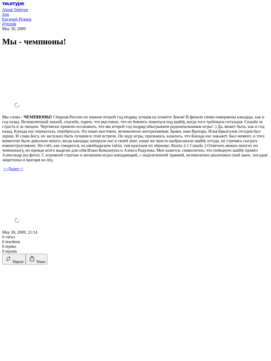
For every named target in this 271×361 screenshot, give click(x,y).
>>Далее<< (13, 168)
